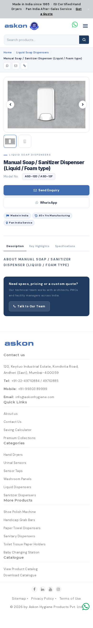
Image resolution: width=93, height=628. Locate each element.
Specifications (65, 246)
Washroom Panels (17, 479)
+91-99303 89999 (32, 389)
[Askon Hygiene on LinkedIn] (43, 589)
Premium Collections (20, 438)
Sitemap (19, 598)
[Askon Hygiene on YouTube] (50, 589)
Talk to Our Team (31, 306)
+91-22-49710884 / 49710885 (35, 381)
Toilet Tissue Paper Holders (25, 544)
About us (11, 414)
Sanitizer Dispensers (20, 495)
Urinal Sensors (15, 463)
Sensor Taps (13, 471)
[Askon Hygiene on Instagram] (59, 589)
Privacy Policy (42, 598)
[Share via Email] (15, 65)
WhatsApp (48, 203)
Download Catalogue (20, 575)
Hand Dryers (13, 455)
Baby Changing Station (21, 552)
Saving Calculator (18, 430)
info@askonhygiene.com (35, 397)
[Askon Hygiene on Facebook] (34, 589)
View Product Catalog (21, 569)
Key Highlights (39, 246)
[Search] (84, 39)
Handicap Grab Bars (19, 520)
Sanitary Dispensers (19, 536)
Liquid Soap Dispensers (32, 52)
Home (8, 52)
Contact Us (12, 422)
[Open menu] (85, 26)
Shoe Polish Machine (20, 512)
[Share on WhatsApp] (7, 65)
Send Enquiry (48, 190)
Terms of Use (70, 598)
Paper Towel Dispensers (22, 528)
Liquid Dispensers (17, 487)
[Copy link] (24, 65)
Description (15, 246)
